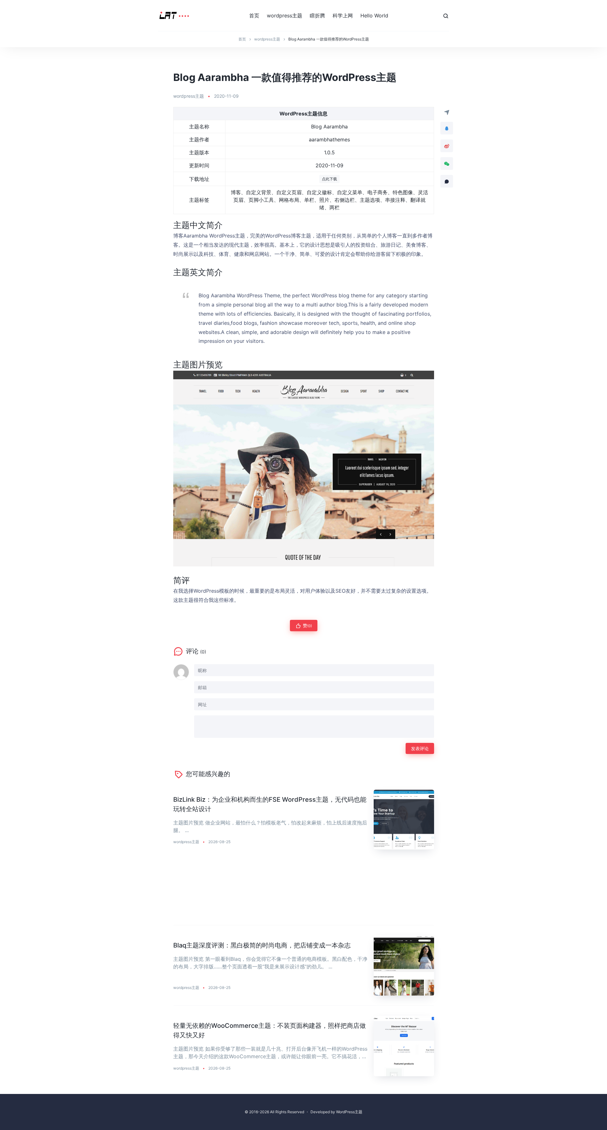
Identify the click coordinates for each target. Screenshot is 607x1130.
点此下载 (329, 178)
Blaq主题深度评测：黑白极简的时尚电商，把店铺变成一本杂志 (262, 945)
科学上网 (343, 15)
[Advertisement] (303, 892)
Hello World (374, 15)
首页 (254, 15)
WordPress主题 (349, 1111)
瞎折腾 (317, 15)
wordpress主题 (284, 15)
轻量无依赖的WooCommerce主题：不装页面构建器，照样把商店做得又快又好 (269, 1030)
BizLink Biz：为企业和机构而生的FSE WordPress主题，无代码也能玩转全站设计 (269, 804)
